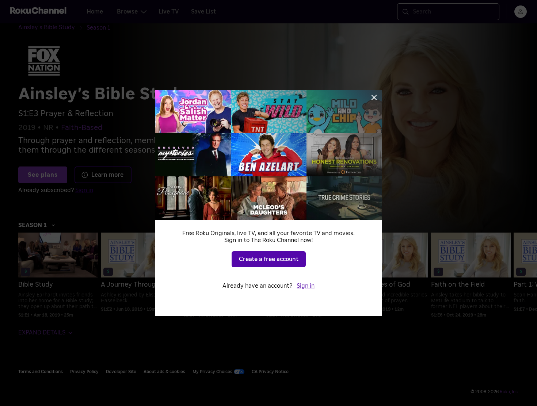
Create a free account (268, 259)
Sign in (306, 286)
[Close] (374, 97)
